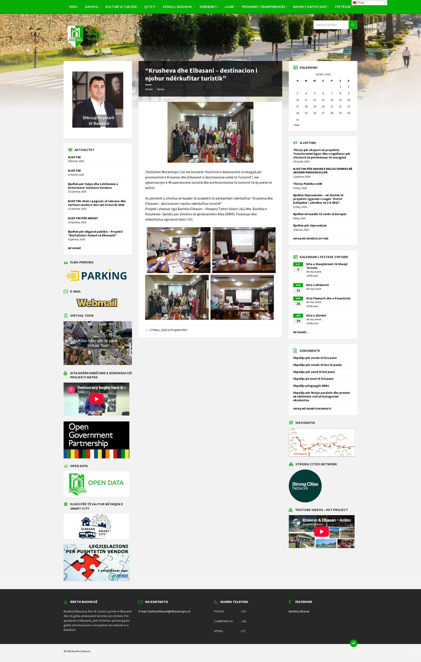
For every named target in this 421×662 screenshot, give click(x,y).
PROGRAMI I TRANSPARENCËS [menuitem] (263, 7)
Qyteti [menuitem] (149, 7)
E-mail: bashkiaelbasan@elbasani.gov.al (164, 611)
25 (306, 113)
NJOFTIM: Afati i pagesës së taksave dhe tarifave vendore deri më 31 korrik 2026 (97, 203)
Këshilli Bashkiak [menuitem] (177, 7)
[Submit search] (353, 24)
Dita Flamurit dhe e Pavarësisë (328, 298)
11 (306, 99)
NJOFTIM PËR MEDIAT (83, 218)
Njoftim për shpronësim (310, 225)
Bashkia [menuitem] (91, 7)
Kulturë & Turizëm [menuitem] (121, 7)
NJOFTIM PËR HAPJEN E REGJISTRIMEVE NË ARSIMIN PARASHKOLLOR (322, 170)
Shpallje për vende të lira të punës (317, 365)
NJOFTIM (74, 157)
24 (297, 113)
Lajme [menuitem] (229, 7)
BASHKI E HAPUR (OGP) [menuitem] (310, 7)
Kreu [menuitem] (73, 7)
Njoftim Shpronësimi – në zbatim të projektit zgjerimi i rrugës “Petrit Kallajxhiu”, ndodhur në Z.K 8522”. (318, 199)
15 (340, 99)
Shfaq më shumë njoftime (310, 238)
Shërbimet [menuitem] (208, 7)
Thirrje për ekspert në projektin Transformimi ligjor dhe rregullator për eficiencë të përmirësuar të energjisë (321, 153)
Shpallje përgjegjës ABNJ (311, 386)
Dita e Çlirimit (316, 315)
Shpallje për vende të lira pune (315, 358)
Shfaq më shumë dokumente (312, 408)
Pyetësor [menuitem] (343, 7)
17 (297, 106)
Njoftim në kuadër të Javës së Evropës (319, 214)
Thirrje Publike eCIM (307, 184)
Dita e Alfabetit (317, 285)
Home (149, 89)
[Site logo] (87, 52)
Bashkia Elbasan (299, 611)
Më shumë (74, 248)
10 (297, 99)
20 (323, 106)
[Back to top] (353, 643)
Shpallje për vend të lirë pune (314, 372)
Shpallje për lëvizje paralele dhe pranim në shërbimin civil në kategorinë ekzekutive (321, 396)
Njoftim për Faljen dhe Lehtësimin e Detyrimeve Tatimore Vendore (93, 186)
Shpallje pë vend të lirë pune (313, 379)
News (160, 89)
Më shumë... (301, 332)
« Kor (296, 125)
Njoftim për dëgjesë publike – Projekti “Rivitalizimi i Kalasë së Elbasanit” (95, 233)
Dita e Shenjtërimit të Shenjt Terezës (327, 266)
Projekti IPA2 (179, 330)
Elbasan (313, 275)
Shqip (360, 2)
